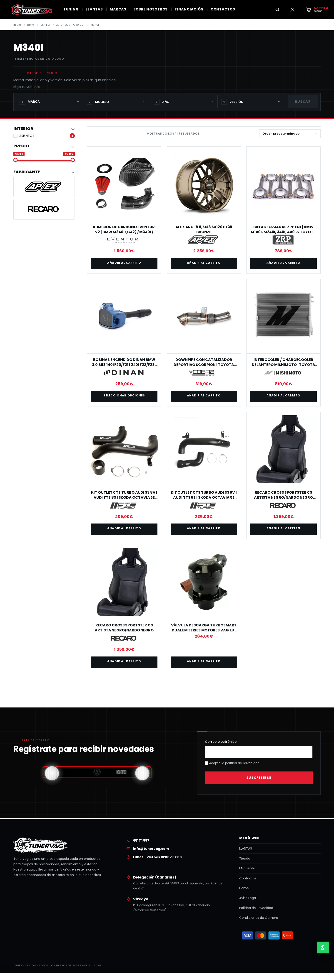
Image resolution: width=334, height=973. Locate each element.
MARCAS (118, 9)
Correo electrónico (221, 741)
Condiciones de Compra (258, 917)
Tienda (244, 858)
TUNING (71, 9)
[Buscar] (277, 9)
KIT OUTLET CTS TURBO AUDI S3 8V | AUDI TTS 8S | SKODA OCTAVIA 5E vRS (124, 497)
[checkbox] (44, 135)
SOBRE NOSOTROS (150, 9)
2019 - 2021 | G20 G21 (70, 25)
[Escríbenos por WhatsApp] (323, 947)
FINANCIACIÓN (189, 9)
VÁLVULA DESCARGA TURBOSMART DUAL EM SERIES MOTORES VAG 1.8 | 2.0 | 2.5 (204, 630)
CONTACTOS (223, 9)
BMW (30, 25)
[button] (44, 128)
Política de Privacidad (256, 908)
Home (244, 888)
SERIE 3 (45, 25)
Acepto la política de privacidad (233, 763)
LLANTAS (94, 9)
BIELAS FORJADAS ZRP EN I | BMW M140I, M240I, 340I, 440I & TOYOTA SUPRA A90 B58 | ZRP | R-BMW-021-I (283, 232)
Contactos (247, 878)
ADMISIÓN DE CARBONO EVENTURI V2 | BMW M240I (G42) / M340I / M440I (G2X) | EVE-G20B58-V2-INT (124, 232)
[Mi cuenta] (292, 9)
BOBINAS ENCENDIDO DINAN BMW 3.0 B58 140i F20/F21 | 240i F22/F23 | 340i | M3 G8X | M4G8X (124, 365)
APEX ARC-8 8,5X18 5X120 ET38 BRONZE (203, 229)
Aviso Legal (248, 898)
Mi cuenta (247, 868)
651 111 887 (141, 840)
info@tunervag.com (151, 848)
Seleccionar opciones (124, 395)
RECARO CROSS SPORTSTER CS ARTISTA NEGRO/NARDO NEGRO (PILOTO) (124, 630)
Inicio (17, 25)
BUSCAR (303, 101)
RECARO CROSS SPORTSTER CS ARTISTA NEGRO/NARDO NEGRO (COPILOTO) (283, 497)
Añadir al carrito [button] (124, 263)
